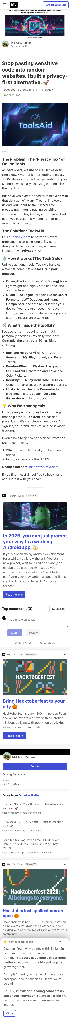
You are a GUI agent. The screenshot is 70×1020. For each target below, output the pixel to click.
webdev (9, 89)
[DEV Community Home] (14, 4)
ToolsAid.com (20, 237)
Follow (35, 766)
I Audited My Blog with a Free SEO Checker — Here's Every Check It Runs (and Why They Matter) (32, 846)
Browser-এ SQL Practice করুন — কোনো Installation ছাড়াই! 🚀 (32, 826)
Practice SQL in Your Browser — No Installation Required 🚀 (33, 808)
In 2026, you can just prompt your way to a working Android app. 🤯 (35, 541)
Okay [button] (9, 1013)
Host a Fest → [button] (14, 736)
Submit (14, 632)
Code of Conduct (24, 643)
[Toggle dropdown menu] (65, 495)
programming (27, 89)
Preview (33, 632)
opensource (11, 95)
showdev (46, 89)
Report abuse (47, 643)
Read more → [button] (14, 594)
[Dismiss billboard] (65, 941)
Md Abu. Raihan (21, 42)
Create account (56, 4)
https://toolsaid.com (43, 467)
